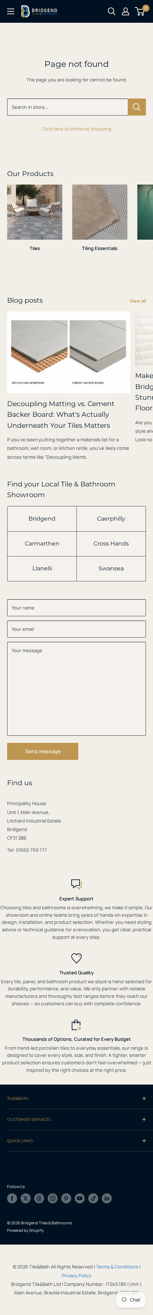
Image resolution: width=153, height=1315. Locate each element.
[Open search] (112, 11)
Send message (42, 751)
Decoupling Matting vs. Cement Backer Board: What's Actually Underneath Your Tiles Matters (61, 415)
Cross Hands (111, 543)
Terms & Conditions (117, 1266)
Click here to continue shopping (76, 129)
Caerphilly (111, 518)
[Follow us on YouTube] (80, 1198)
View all (138, 301)
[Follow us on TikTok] (93, 1198)
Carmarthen (42, 543)
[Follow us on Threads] (39, 1198)
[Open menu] (10, 11)
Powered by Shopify (25, 1230)
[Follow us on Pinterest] (66, 1198)
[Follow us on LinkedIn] (107, 1198)
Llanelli (42, 568)
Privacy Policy (76, 1275)
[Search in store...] (137, 107)
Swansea (111, 568)
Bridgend (42, 518)
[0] (140, 11)
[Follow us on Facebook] (12, 1198)
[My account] (125, 11)
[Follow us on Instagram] (53, 1198)
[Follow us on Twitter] (26, 1198)
